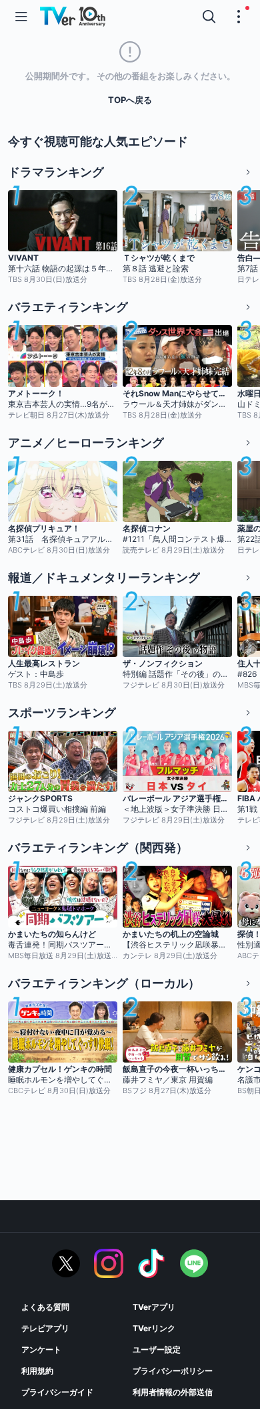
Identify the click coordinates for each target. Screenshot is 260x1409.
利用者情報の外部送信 (173, 1392)
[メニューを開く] (21, 16)
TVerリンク (154, 1328)
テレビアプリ (45, 1328)
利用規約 (37, 1371)
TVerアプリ (154, 1307)
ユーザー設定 (157, 1349)
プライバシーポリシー (173, 1371)
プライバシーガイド (57, 1392)
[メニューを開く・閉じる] (238, 16)
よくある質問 (45, 1307)
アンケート (41, 1349)
